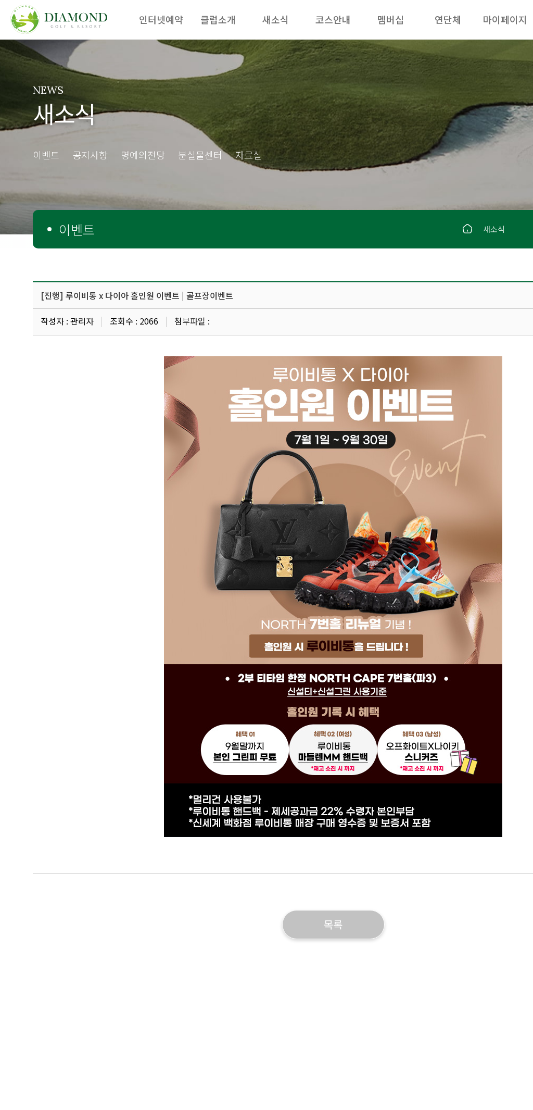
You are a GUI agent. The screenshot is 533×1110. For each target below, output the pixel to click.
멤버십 (390, 19)
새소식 (275, 19)
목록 (333, 924)
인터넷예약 (161, 19)
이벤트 (46, 155)
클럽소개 (218, 19)
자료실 (248, 155)
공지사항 (90, 155)
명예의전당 (143, 155)
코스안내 (333, 19)
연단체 (448, 19)
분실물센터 (200, 155)
